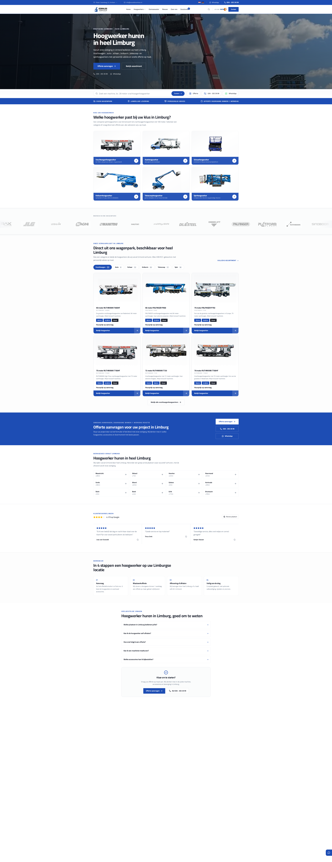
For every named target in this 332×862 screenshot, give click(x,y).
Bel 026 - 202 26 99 (179, 690)
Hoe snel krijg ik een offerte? (166, 642)
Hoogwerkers (139, 9)
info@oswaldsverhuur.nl (134, 2)
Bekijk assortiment (134, 66)
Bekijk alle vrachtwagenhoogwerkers (164, 402)
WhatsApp (215, 2)
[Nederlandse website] (199, 2)
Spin (178, 267)
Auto (118, 267)
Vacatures (184, 9)
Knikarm (147, 267)
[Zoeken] (208, 9)
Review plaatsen (231, 516)
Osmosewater (154, 9)
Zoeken (176, 93)
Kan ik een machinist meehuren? (166, 650)
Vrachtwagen (102, 267)
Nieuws (165, 9)
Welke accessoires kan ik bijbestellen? (166, 659)
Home (128, 9)
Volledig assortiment (227, 260)
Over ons (174, 9)
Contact (233, 9)
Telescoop (163, 267)
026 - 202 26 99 (233, 2)
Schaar (131, 267)
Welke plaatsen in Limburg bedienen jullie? (166, 624)
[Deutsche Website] (203, 2)
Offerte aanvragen (105, 66)
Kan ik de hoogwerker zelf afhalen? (166, 633)
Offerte (195, 93)
